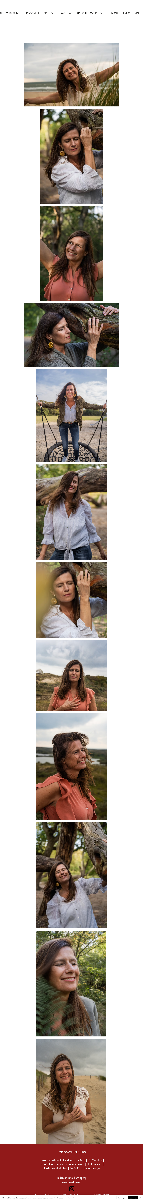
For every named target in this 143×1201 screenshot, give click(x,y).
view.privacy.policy (69, 1198)
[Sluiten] (140, 1197)
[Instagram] (71, 1188)
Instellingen (121, 1198)
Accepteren (133, 1198)
